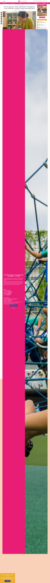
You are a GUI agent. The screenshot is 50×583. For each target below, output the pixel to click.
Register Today (13, 305)
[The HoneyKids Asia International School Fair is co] (42, 11)
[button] (8, 3)
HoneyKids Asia (22, 1)
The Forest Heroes (41, 25)
